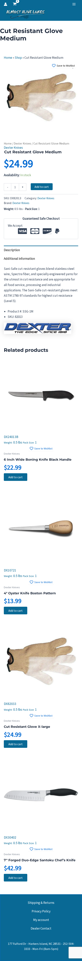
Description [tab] (12, 250)
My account (41, 920)
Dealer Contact (41, 928)
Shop (18, 57)
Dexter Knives (22, 143)
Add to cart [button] (15, 477)
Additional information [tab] (19, 258)
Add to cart (42, 187)
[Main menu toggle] (74, 4)
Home (8, 57)
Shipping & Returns (41, 903)
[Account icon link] (5, 4)
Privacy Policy (41, 911)
